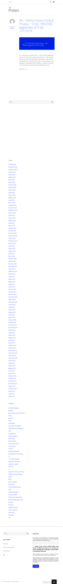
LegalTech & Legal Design (15, 474)
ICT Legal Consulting (13, 459)
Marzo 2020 (11, 317)
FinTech (10, 449)
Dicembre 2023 (12, 208)
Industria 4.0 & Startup (14, 461)
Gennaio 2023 (12, 230)
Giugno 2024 (11, 195)
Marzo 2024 (11, 202)
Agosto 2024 (12, 190)
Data (9, 431)
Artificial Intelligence (13, 408)
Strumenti (11, 515)
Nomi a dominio (12, 482)
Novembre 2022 (12, 236)
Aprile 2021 (11, 284)
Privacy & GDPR (12, 494)
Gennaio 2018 (12, 378)
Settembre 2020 (12, 302)
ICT (9, 456)
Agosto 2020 (12, 304)
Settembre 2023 (12, 210)
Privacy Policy (6, 550)
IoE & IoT (11, 466)
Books (10, 415)
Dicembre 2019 (12, 325)
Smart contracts (12, 510)
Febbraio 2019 (12, 345)
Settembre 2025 (12, 169)
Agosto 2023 (12, 213)
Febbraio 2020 (12, 320)
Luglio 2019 (11, 332)
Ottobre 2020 (12, 299)
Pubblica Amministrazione (15, 497)
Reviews (10, 502)
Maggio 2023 (12, 220)
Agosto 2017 (12, 391)
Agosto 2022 (12, 243)
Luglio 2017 (11, 394)
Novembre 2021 (12, 266)
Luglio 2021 (11, 276)
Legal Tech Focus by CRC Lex (16, 471)
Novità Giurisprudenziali (14, 487)
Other (9, 489)
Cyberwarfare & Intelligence (15, 428)
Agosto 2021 (12, 274)
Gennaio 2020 (12, 322)
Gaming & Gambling (13, 451)
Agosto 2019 (12, 330)
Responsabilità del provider (15, 500)
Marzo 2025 (11, 182)
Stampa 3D (11, 512)
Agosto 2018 (12, 360)
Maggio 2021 (12, 281)
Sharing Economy (13, 507)
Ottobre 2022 (12, 238)
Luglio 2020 (11, 307)
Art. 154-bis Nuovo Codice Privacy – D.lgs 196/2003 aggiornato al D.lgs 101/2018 (36, 26)
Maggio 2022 (12, 251)
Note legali (5, 543)
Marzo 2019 (11, 343)
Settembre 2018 (12, 358)
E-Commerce (12, 446)
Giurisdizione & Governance (15, 454)
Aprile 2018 (11, 371)
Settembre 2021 (12, 271)
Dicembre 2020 (12, 294)
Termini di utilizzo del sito (9, 547)
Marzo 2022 (11, 256)
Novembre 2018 (12, 353)
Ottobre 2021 (12, 269)
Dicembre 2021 (12, 264)
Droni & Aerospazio (13, 443)
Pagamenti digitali (13, 492)
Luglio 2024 (11, 192)
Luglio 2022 (11, 246)
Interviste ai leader (13, 464)
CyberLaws (12, 26)
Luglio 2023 (11, 215)
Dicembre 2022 (12, 233)
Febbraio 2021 (12, 289)
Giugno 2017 (11, 396)
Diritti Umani (11, 438)
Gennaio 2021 (12, 292)
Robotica (10, 505)
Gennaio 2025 (12, 187)
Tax (9, 517)
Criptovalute (11, 423)
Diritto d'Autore (12, 441)
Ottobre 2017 (12, 386)
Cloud (10, 421)
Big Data (10, 410)
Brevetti (10, 418)
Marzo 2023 (11, 225)
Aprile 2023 (11, 223)
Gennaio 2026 (12, 164)
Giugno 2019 (11, 335)
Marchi (10, 477)
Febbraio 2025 (12, 185)
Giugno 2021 (11, 279)
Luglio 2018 (11, 363)
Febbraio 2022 (12, 259)
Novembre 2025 (12, 167)
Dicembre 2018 (12, 350)
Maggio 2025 (12, 177)
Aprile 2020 (11, 315)
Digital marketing (12, 436)
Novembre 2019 (12, 327)
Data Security (12, 433)
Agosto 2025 (12, 172)
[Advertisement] (13, 86)
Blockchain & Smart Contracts (16, 413)
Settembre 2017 (12, 388)
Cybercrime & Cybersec (14, 426)
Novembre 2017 (12, 383)
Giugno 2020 (11, 309)
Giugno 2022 (11, 248)
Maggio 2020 (12, 312)
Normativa (12, 28)
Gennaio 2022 (12, 261)
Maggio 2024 (12, 197)
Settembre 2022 (12, 241)
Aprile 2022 (11, 253)
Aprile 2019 (11, 340)
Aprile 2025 (11, 180)
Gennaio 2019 (12, 348)
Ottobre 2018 (12, 355)
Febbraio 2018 (12, 376)
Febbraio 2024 (12, 205)
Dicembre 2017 (12, 381)
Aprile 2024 (11, 200)
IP (9, 469)
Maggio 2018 (12, 368)
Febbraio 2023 (12, 228)
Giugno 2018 (11, 366)
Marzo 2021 (11, 287)
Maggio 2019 (12, 338)
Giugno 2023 (11, 218)
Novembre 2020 (12, 297)
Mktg (9, 479)
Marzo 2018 (11, 373)
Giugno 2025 (11, 174)
